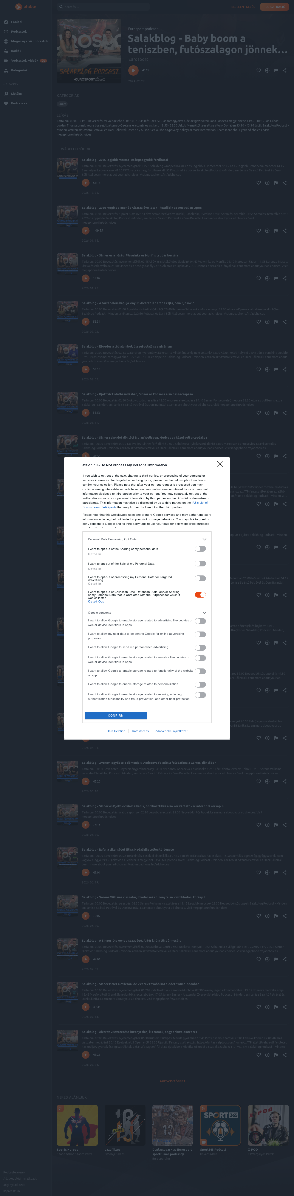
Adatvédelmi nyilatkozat (171, 731)
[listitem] (147, 539)
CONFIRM (116, 715)
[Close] (221, 465)
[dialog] (147, 598)
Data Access (140, 731)
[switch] (200, 549)
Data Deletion (116, 731)
